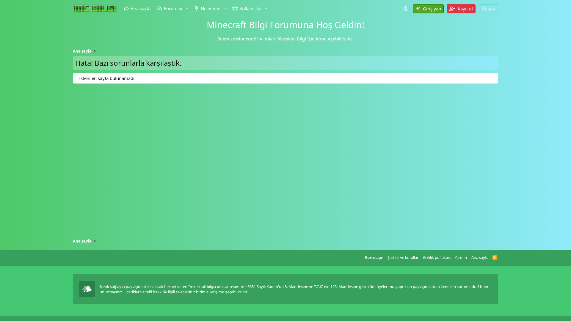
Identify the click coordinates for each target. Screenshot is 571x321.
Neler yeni (211, 8)
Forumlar (173, 8)
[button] (187, 8)
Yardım (461, 257)
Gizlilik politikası (437, 257)
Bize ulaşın (374, 257)
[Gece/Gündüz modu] (406, 8)
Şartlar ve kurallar (403, 257)
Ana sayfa (140, 8)
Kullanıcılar (250, 8)
